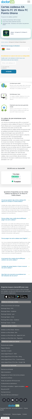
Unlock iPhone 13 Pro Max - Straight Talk (13, 362)
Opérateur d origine (6, 351)
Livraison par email (15, 83)
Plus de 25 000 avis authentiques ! (9, 395)
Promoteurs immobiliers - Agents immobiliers (14, 386)
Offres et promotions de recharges (10, 305)
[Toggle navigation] (28, 2)
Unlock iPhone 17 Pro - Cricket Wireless (13, 359)
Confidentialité (6, 414)
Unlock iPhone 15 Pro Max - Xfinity (11, 356)
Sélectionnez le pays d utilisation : (10, 46)
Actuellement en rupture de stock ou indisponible (15, 56)
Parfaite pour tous (15, 94)
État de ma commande (7, 369)
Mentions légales (16, 414)
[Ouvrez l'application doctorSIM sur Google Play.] (22, 296)
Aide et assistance (6, 372)
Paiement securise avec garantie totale (19, 105)
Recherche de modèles (7, 345)
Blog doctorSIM (5, 389)
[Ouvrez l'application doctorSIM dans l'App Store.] (10, 296)
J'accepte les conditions (5, 67)
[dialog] (5, 418)
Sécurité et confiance (6, 377)
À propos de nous (5, 392)
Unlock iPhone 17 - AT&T (9, 353)
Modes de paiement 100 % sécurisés (10, 380)
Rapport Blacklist (5, 348)
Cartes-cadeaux (4, 42)
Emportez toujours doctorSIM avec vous (14, 287)
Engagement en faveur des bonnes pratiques (13, 375)
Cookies (24, 414)
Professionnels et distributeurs (9, 383)
